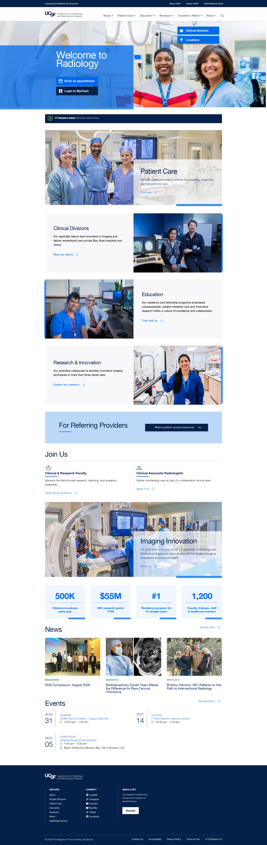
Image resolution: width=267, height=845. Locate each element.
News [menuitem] (210, 17)
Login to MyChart (76, 91)
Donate (130, 810)
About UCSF (175, 3)
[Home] (64, 15)
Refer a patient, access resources (174, 427)
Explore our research (66, 384)
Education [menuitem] (146, 17)
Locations (192, 40)
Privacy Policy (174, 839)
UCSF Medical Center (213, 3)
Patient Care (55, 804)
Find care (145, 192)
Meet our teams (63, 254)
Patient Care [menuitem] (125, 17)
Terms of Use (193, 839)
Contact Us (137, 839)
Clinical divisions (197, 30)
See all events (206, 701)
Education (54, 808)
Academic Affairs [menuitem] (189, 17)
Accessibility (155, 839)
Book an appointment (79, 81)
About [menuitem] (107, 17)
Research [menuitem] (165, 17)
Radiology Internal (58, 821)
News (52, 817)
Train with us (150, 320)
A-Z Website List (213, 839)
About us (145, 566)
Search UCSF (192, 3)
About (52, 795)
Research (54, 812)
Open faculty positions (58, 493)
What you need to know (77, 118)
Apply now (142, 488)
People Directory (57, 799)
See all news (207, 627)
